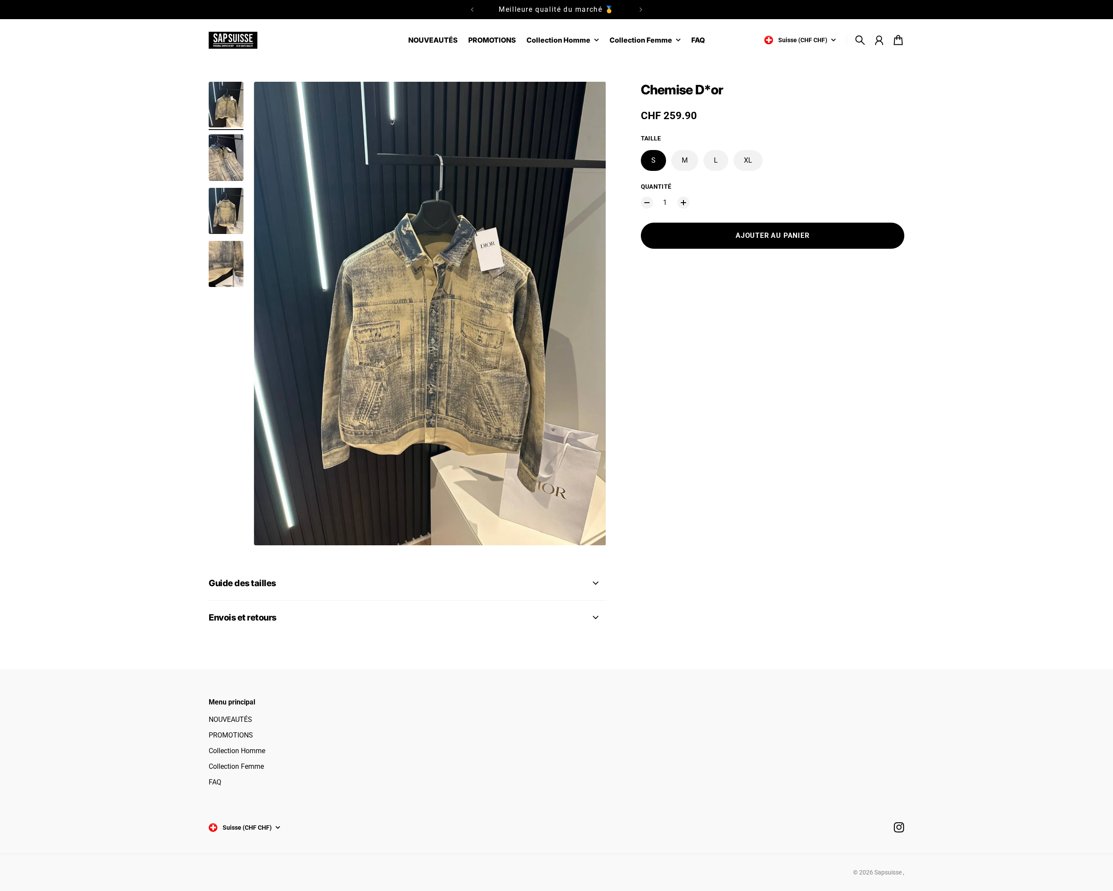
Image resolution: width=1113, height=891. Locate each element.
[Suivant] (640, 9)
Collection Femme (236, 766)
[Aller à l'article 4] (226, 264)
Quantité (656, 186)
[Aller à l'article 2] (226, 157)
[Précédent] (472, 9)
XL (748, 160)
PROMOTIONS (231, 735)
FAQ (215, 782)
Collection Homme (237, 751)
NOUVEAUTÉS (230, 719)
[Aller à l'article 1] (226, 104)
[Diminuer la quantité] (647, 203)
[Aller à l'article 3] (226, 211)
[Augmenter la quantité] (683, 203)
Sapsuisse (888, 872)
